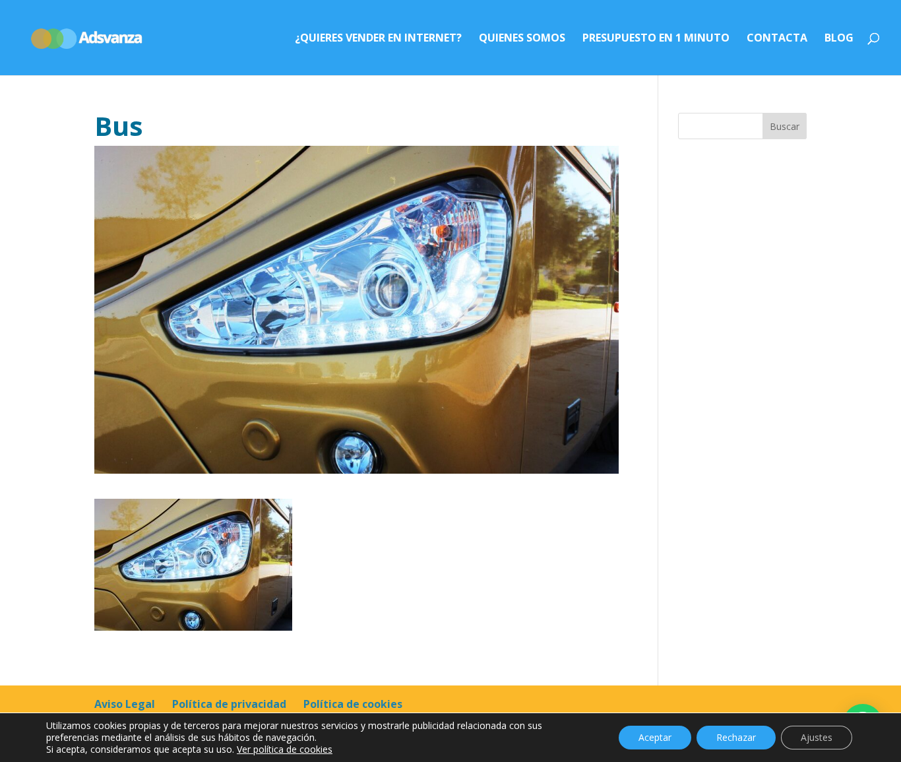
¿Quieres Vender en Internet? (378, 39)
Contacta (777, 39)
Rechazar (736, 737)
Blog (839, 39)
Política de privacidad (229, 704)
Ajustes (816, 737)
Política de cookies (352, 704)
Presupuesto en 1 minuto (656, 39)
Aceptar (654, 737)
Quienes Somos (522, 39)
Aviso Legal (124, 704)
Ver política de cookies (284, 749)
